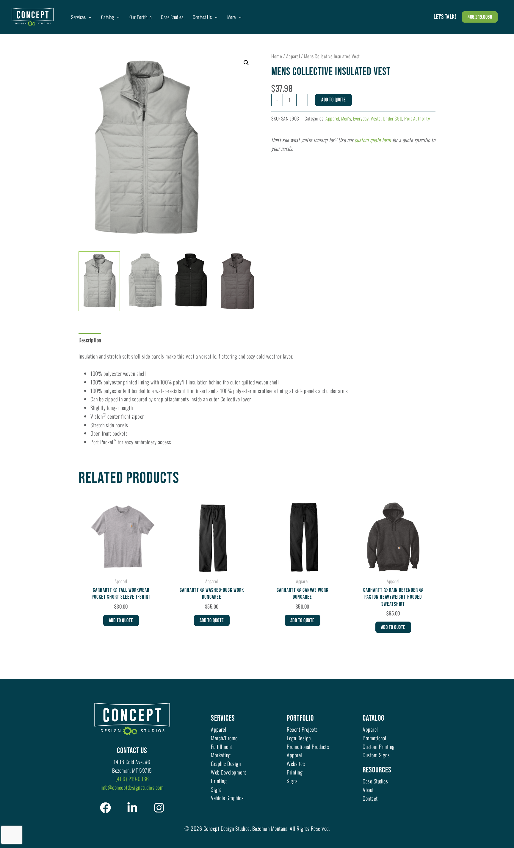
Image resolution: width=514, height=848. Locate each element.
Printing (219, 781)
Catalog (373, 718)
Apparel (293, 56)
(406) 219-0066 (132, 779)
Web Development (228, 772)
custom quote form (373, 140)
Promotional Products (308, 746)
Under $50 (392, 118)
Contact (370, 798)
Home (276, 56)
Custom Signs (376, 755)
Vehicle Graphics (227, 798)
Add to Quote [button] (121, 620)
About (368, 790)
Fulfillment (221, 746)
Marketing (221, 755)
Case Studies (375, 781)
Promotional (374, 738)
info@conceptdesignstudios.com (132, 787)
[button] (89, 17)
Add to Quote (333, 100)
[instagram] (159, 808)
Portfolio (300, 718)
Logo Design (299, 738)
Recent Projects (302, 729)
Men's (346, 118)
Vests (376, 118)
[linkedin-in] (132, 808)
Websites (296, 763)
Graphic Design (226, 763)
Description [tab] (90, 340)
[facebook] (105, 808)
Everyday (361, 118)
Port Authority (417, 118)
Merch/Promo (224, 738)
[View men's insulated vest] (99, 281)
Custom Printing (379, 746)
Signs (216, 789)
